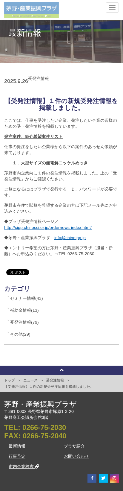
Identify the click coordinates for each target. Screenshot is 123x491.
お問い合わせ (76, 456)
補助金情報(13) (24, 310)
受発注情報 (55, 380)
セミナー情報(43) (26, 298)
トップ (9, 380)
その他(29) (20, 334)
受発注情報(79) (24, 322)
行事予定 (17, 456)
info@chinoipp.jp (70, 237)
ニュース (30, 380)
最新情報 (17, 446)
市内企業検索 (22, 466)
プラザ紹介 (74, 446)
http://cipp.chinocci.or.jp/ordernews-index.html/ (48, 227)
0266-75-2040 (44, 436)
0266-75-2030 (44, 427)
